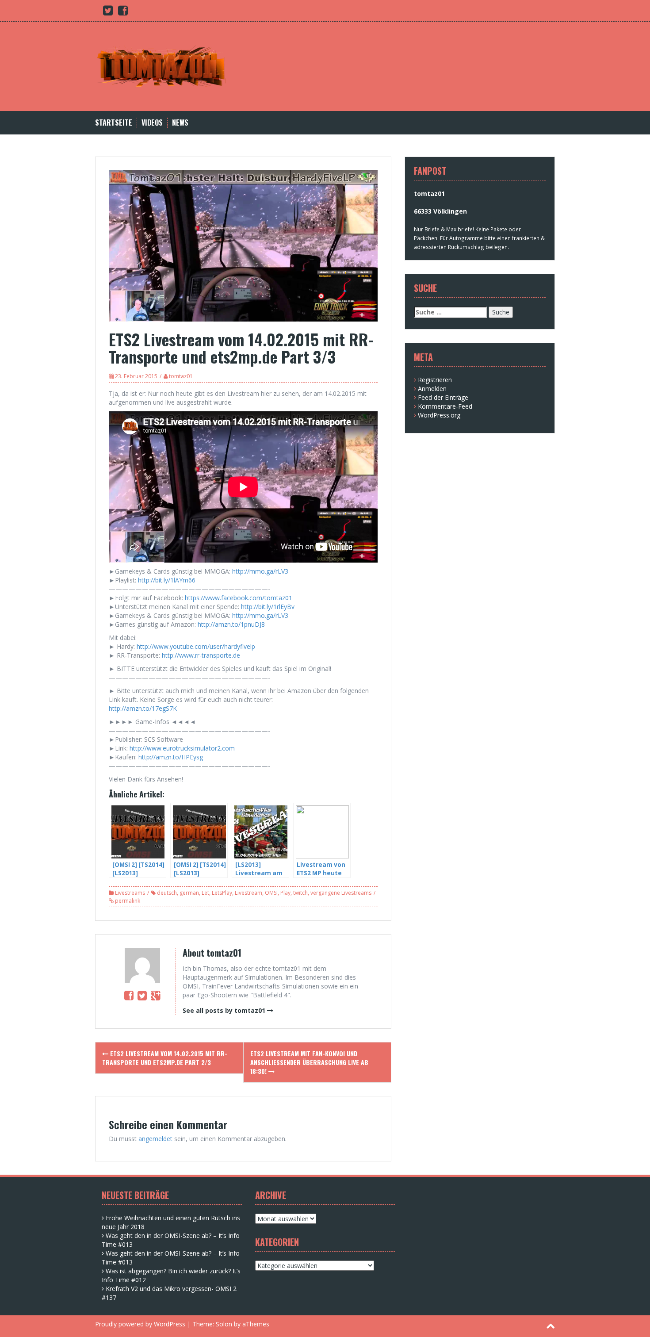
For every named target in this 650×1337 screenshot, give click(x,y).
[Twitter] (142, 995)
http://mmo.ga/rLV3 (260, 571)
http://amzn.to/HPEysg (170, 757)
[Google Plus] (155, 995)
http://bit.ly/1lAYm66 (166, 580)
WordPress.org (439, 415)
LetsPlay (222, 892)
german (189, 892)
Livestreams (130, 892)
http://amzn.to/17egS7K (143, 708)
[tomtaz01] (161, 65)
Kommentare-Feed (445, 406)
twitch (300, 892)
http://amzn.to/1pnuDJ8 (231, 624)
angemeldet (155, 1138)
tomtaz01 (181, 376)
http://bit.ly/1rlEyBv (267, 606)
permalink (127, 900)
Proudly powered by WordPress (140, 1324)
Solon (224, 1324)
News (180, 123)
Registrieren (435, 379)
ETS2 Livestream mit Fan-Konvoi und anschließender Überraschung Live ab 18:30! (309, 1062)
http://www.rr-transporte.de (201, 655)
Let (205, 892)
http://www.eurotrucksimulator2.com (182, 748)
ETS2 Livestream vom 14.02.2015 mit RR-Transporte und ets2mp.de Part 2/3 (164, 1058)
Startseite (113, 123)
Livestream (248, 892)
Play (285, 892)
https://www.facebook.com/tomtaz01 (238, 598)
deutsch (167, 892)
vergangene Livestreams (340, 892)
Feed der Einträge (443, 397)
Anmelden (432, 388)
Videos (152, 123)
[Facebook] (129, 995)
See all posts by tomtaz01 (224, 1010)
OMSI (271, 892)
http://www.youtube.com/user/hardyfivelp (196, 646)
